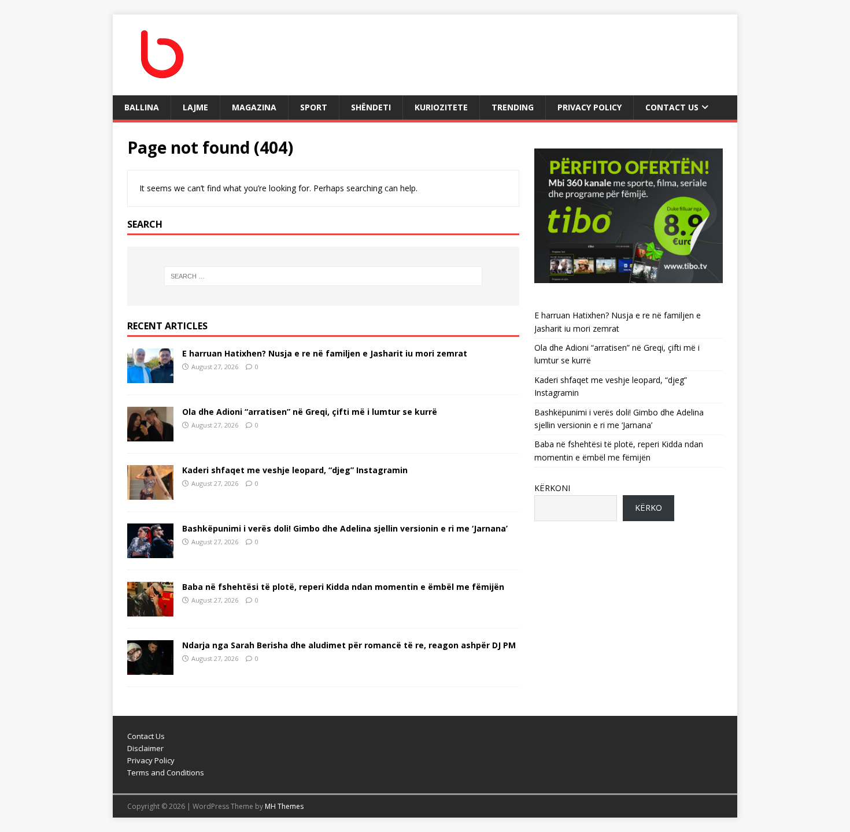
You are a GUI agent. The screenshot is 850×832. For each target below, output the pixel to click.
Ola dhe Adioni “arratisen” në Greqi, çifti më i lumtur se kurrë (309, 411)
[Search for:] (323, 276)
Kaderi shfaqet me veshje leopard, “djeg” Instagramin (295, 470)
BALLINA (141, 107)
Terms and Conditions (165, 772)
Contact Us (672, 107)
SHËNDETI (371, 107)
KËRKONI (552, 487)
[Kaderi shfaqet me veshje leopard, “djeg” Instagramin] (150, 492)
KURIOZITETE (441, 107)
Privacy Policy (589, 107)
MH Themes (284, 806)
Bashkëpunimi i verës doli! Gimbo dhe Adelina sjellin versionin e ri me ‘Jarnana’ (345, 528)
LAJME (195, 107)
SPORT (313, 107)
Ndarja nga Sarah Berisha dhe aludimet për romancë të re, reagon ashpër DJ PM (349, 645)
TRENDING (512, 107)
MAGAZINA (254, 107)
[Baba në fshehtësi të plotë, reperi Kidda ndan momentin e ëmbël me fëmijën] (150, 609)
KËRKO (648, 507)
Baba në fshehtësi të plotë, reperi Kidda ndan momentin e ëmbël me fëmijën (343, 586)
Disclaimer (145, 748)
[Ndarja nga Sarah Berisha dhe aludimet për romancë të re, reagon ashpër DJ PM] (150, 668)
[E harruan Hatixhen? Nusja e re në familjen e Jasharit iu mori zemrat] (150, 375)
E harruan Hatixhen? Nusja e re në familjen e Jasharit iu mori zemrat (324, 353)
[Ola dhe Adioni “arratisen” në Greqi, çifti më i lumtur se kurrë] (150, 434)
